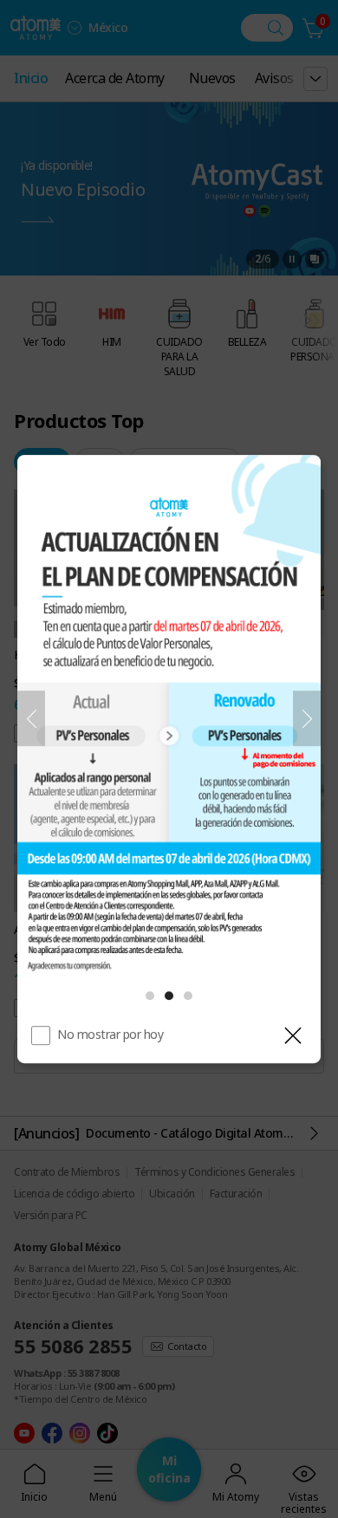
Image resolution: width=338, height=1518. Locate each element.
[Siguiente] (307, 718)
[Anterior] (31, 718)
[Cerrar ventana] (293, 1035)
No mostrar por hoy (110, 1034)
